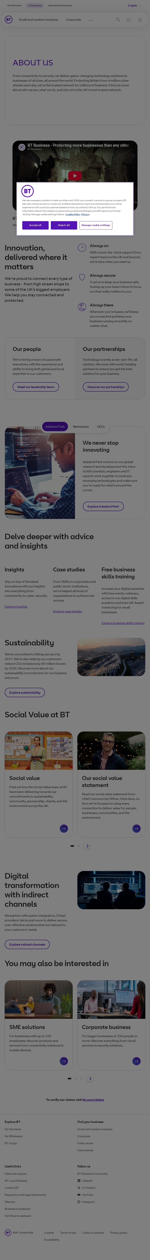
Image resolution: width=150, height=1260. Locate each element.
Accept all (35, 225)
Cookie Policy (72, 214)
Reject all (64, 225)
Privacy (85, 214)
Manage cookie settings (96, 225)
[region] (75, 209)
